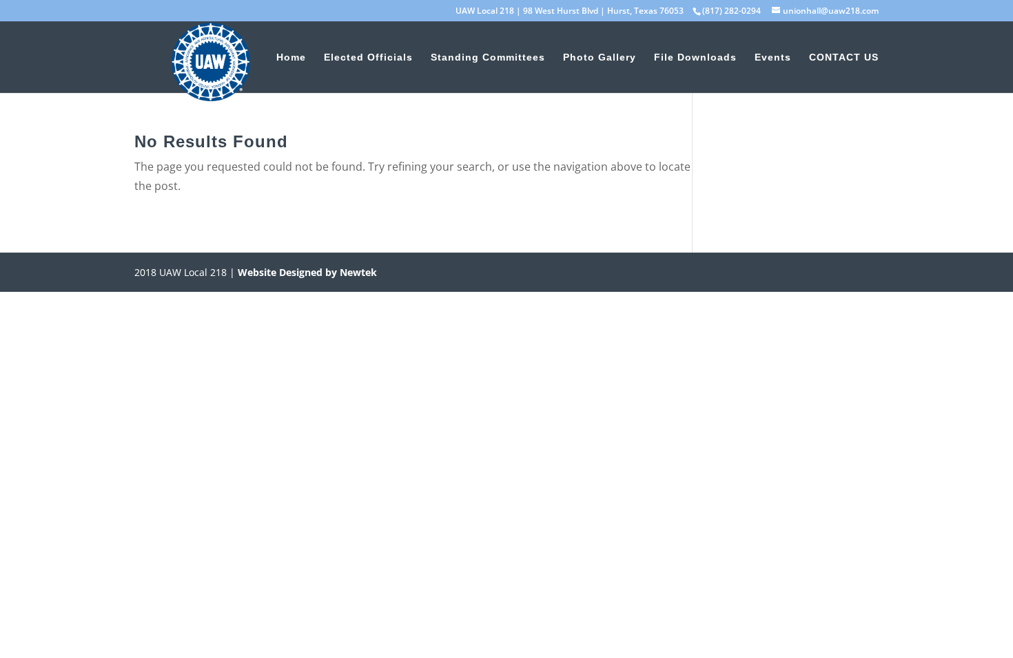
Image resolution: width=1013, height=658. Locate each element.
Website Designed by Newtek (306, 272)
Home (291, 57)
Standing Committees (488, 57)
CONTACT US (844, 57)
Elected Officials (368, 57)
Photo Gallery (599, 57)
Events (773, 57)
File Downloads (695, 57)
